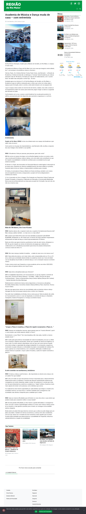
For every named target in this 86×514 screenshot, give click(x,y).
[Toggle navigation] (77, 8)
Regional (51, 445)
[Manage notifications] (3, 510)
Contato (8, 490)
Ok (36, 511)
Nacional (33, 443)
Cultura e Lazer (21, 21)
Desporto (34, 498)
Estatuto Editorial (10, 496)
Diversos (34, 501)
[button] (80, 8)
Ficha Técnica (9, 493)
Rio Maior (34, 490)
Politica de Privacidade (11, 498)
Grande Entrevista (36, 504)
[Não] (84, 510)
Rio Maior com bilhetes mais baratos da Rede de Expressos (47, 441)
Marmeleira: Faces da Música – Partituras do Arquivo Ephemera (11, 449)
